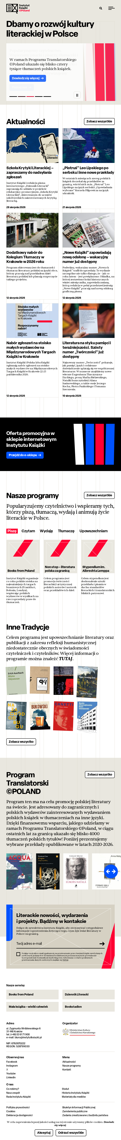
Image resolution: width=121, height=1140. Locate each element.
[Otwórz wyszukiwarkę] (100, 8)
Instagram (12, 1065)
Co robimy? (12, 1088)
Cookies (10, 1111)
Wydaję (46, 531)
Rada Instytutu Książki (18, 1096)
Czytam (28, 531)
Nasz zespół (13, 1092)
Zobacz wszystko (21, 741)
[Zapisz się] (101, 943)
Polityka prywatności (18, 1107)
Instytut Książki (18, 9)
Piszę (12, 531)
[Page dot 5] (47, 96)
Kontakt (66, 1069)
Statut (65, 1088)
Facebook (11, 1061)
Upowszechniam (94, 531)
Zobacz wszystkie (99, 121)
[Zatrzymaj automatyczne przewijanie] (77, 95)
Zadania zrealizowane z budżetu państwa (85, 1115)
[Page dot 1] (13, 96)
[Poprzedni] (107, 871)
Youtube (11, 1073)
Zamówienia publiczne (74, 1111)
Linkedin (11, 1077)
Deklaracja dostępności (19, 1115)
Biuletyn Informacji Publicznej (78, 1107)
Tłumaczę (66, 531)
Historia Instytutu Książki (75, 1092)
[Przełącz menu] (111, 8)
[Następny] (114, 871)
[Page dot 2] (22, 96)
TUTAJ (65, 659)
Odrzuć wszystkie (71, 1132)
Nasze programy (71, 1065)
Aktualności (69, 1061)
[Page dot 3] (30, 96)
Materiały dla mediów (74, 1096)
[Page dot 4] (39, 96)
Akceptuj (44, 1132)
